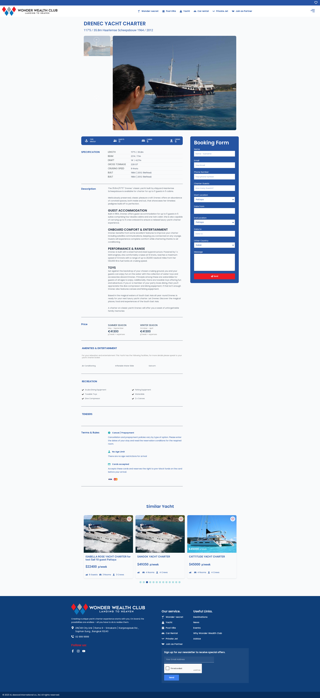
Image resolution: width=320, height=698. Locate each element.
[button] (81, 548)
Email (196, 160)
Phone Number (201, 172)
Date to (198, 229)
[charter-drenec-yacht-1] (174, 83)
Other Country (201, 240)
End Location (200, 217)
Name (197, 149)
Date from (199, 206)
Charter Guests (201, 183)
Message (198, 251)
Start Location (201, 195)
